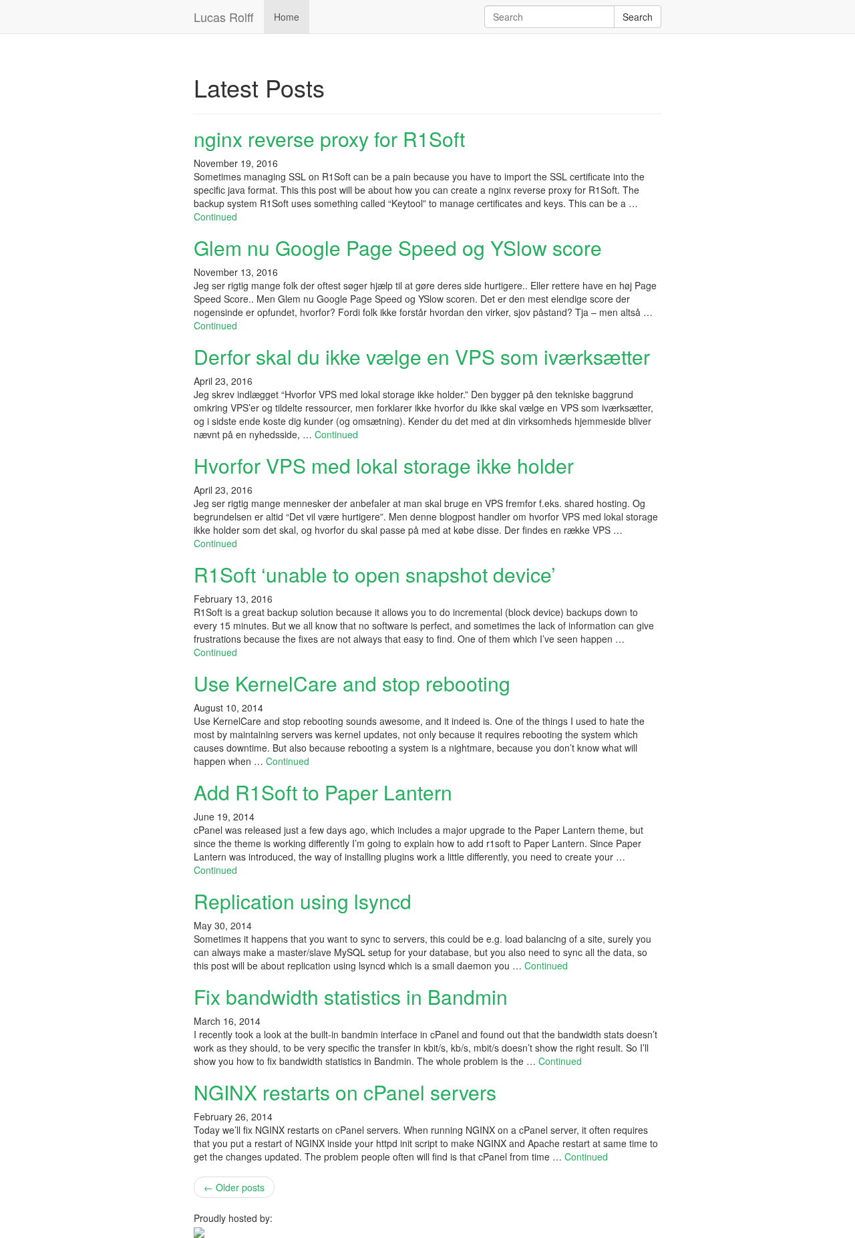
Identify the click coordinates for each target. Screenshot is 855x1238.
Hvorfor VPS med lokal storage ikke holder (384, 465)
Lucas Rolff (224, 16)
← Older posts (234, 1187)
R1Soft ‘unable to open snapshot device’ (375, 574)
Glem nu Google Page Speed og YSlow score (398, 247)
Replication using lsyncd (302, 901)
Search (638, 16)
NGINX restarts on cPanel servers (345, 1092)
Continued (215, 216)
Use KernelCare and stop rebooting (352, 683)
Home (286, 16)
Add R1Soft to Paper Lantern (323, 792)
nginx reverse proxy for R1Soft (329, 138)
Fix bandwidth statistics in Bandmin (351, 996)
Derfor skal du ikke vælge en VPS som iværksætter (422, 356)
